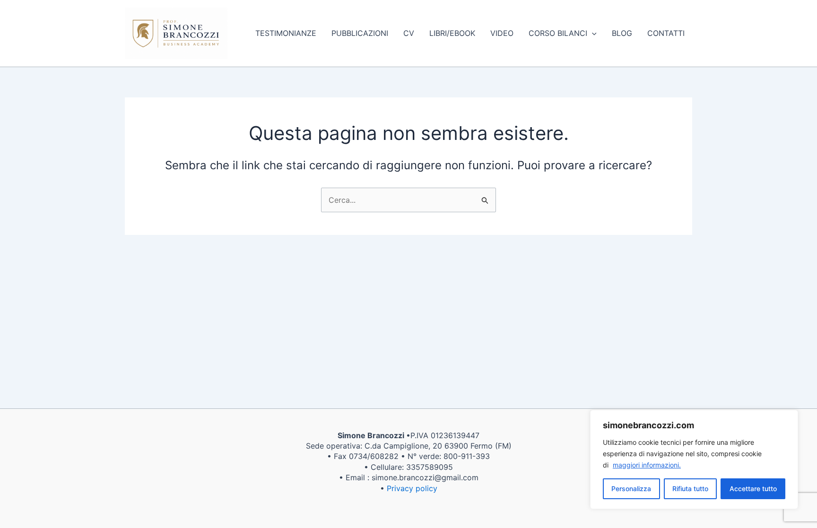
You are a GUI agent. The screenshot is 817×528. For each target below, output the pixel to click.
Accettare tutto (753, 489)
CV (408, 33)
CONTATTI (666, 33)
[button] (592, 33)
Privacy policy (412, 488)
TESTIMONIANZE (285, 33)
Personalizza (631, 489)
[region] (694, 459)
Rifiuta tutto (690, 489)
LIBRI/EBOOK (452, 33)
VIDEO (501, 33)
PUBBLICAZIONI (359, 33)
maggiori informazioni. (647, 465)
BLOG (622, 33)
